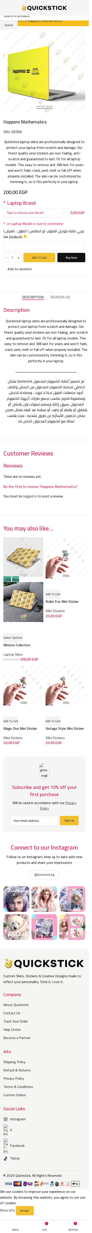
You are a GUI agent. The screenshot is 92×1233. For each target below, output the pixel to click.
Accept (24, 1210)
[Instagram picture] (16, 899)
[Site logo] (44, 7)
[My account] (83, 7)
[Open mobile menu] (5, 7)
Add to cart (39, 257)
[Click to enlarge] (12, 104)
